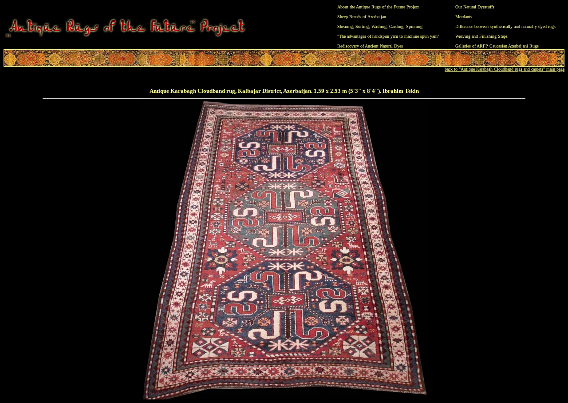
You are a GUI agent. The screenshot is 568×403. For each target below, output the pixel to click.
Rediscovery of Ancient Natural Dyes (370, 46)
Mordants (463, 16)
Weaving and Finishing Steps (481, 36)
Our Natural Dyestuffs (474, 6)
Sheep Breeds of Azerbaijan (361, 16)
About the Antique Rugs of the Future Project (378, 6)
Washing (379, 26)
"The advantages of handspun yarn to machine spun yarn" (388, 36)
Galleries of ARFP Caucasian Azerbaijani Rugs (497, 46)
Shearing (345, 26)
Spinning (414, 26)
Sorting (362, 26)
